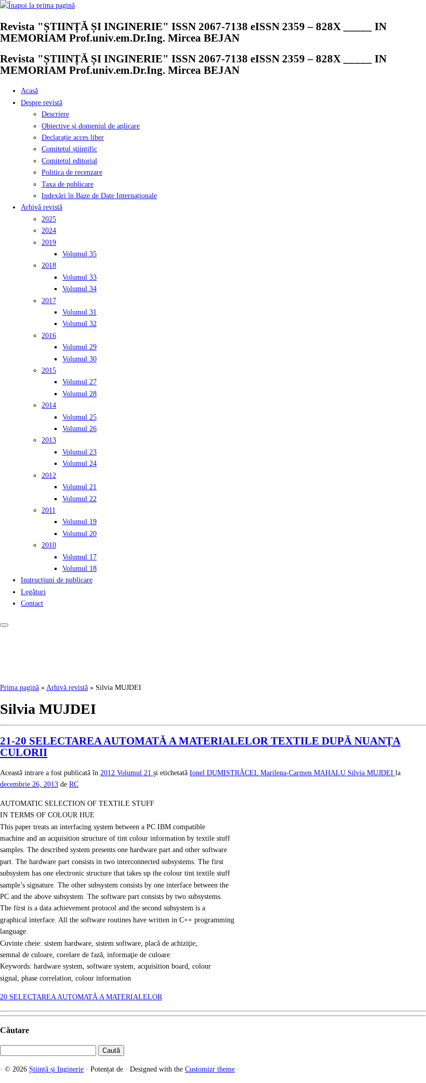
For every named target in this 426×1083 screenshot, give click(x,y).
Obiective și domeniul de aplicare (91, 126)
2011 (49, 510)
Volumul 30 (79, 359)
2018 (49, 265)
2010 (49, 545)
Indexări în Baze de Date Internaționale (99, 196)
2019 (49, 242)
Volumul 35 (79, 254)
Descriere (55, 114)
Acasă (29, 91)
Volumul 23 (79, 452)
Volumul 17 (79, 557)
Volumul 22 (79, 499)
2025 (49, 219)
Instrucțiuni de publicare (56, 580)
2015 (49, 370)
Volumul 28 (79, 394)
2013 (49, 440)
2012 (49, 475)
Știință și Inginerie (56, 1069)
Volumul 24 (79, 463)
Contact (32, 603)
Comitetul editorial (69, 161)
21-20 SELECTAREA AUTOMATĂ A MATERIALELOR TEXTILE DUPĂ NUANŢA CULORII (200, 747)
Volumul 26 (79, 429)
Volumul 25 (79, 417)
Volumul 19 (79, 522)
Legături (33, 592)
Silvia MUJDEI (371, 773)
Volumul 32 (79, 324)
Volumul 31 (79, 312)
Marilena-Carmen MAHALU (304, 773)
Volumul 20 (79, 534)
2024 (49, 230)
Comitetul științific (69, 149)
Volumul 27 (79, 382)
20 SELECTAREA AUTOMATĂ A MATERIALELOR (81, 997)
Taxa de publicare (68, 184)
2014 (49, 405)
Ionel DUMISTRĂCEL (225, 773)
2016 (49, 336)
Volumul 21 (79, 487)
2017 (49, 301)
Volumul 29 (79, 347)
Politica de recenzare (72, 172)
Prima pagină (19, 687)
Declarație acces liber (73, 137)
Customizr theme (210, 1069)
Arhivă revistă (41, 207)
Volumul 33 (79, 277)
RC (73, 784)
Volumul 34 (79, 289)
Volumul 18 (79, 568)
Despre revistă (41, 103)
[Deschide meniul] (4, 625)
